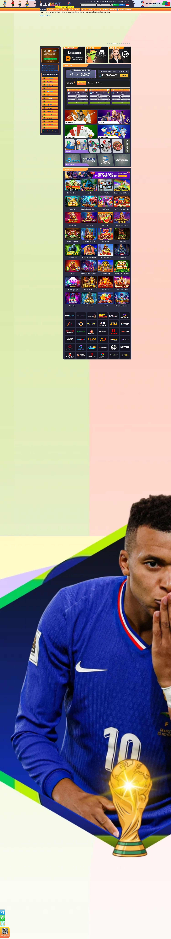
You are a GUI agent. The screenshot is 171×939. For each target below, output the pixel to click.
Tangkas (105, 9)
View (124, 74)
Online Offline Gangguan (50, 130)
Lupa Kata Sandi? (123, 1)
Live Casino (97, 9)
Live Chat (101, 1)
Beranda (43, 9)
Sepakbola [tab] (81, 83)
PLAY (77, 103)
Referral (121, 9)
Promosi (128, 9)
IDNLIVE (70, 9)
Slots (64, 9)
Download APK (91, 1)
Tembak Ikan (113, 9)
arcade (77, 9)
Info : (42, 12)
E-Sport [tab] (98, 83)
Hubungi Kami (112, 1)
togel (90, 9)
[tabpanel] (98, 97)
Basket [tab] (90, 83)
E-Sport (58, 9)
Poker (83, 9)
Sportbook (50, 9)
